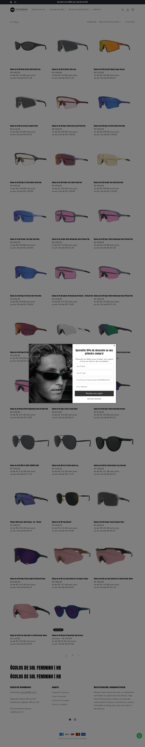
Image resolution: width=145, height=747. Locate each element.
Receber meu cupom (94, 393)
